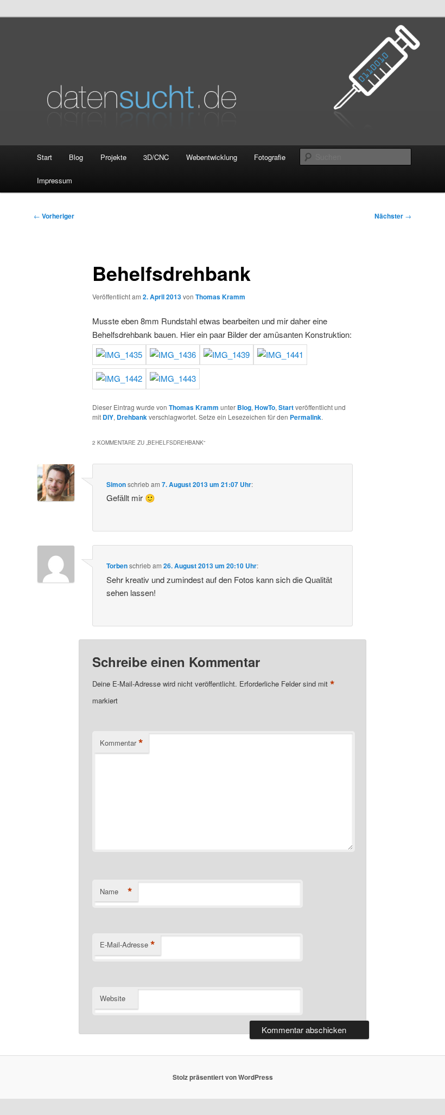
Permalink (305, 417)
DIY (108, 417)
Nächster (392, 216)
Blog (76, 157)
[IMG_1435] (119, 354)
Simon (116, 484)
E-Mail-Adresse (127, 944)
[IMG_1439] (226, 354)
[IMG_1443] (173, 378)
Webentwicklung (211, 157)
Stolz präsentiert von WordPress (223, 1077)
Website (112, 998)
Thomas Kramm (220, 297)
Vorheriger (54, 216)
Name (116, 891)
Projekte (113, 157)
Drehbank (132, 417)
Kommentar (121, 743)
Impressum (54, 180)
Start (44, 157)
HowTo (265, 407)
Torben (117, 566)
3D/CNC (156, 157)
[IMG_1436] (173, 354)
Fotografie (269, 157)
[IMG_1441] (280, 354)
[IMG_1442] (119, 378)
